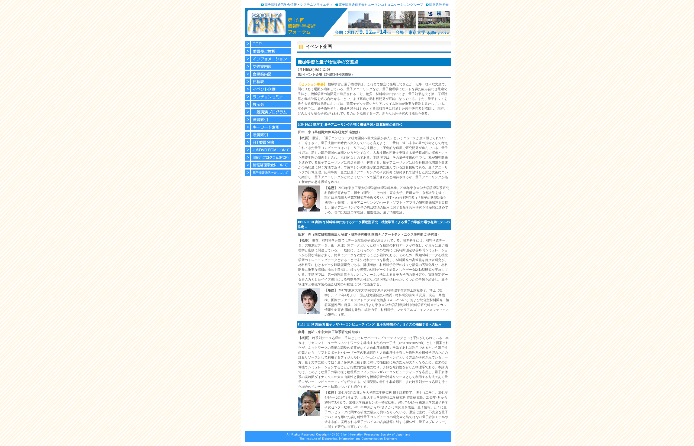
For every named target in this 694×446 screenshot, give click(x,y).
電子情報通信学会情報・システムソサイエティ (298, 4)
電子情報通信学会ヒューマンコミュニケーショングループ (381, 4)
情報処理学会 (439, 4)
